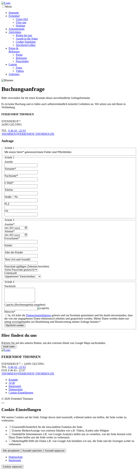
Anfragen (14, 74)
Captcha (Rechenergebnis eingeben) (24, 304)
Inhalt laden (9, 346)
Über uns (21, 22)
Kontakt (13, 379)
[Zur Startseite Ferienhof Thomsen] (5, 2)
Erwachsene (12, 238)
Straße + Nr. (11, 196)
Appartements (16, 28)
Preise (19, 54)
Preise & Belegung (14, 50)
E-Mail (9, 182)
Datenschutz (16, 389)
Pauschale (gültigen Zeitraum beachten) (26, 266)
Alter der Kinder (13, 252)
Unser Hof (22, 19)
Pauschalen (22, 61)
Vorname (10, 168)
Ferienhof (14, 15)
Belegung (21, 58)
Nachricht (9, 286)
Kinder (8, 245)
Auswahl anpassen (55, 450)
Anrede (8, 161)
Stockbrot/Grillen (25, 45)
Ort (6, 210)
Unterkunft (10, 273)
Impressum (15, 386)
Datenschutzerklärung (38, 315)
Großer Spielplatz (26, 41)
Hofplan (20, 25)
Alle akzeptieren (11, 450)
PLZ (7, 203)
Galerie (13, 64)
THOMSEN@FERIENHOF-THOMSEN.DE (27, 133)
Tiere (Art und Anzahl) (17, 259)
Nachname (11, 175)
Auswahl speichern (32, 450)
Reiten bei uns (24, 35)
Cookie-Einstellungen (21, 392)
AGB (12, 382)
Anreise (9, 224)
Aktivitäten (15, 32)
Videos (20, 70)
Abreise (9, 231)
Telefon (8, 189)
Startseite (14, 12)
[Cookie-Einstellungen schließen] (2, 402)
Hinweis (9, 311)
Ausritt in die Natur (27, 38)
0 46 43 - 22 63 (17, 130)
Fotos (19, 67)
